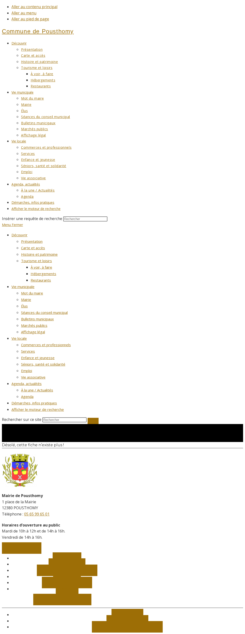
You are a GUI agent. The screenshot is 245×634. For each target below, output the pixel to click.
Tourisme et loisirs (36, 260)
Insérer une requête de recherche (32, 218)
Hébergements (43, 273)
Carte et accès (33, 247)
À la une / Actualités (37, 390)
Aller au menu (23, 13)
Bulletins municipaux (37, 319)
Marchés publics (34, 325)
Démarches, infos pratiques (34, 403)
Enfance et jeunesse (38, 357)
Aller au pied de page (30, 19)
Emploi (26, 370)
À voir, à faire (41, 267)
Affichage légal (33, 331)
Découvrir (19, 234)
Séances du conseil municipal (44, 312)
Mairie (26, 299)
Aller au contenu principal (34, 6)
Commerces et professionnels (46, 344)
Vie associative (33, 377)
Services (28, 351)
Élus (24, 306)
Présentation (32, 241)
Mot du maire (32, 293)
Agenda (27, 396)
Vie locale (19, 338)
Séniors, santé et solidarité (43, 364)
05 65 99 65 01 (37, 514)
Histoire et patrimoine (39, 254)
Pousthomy (38, 31)
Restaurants (41, 280)
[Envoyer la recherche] (93, 421)
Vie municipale (22, 286)
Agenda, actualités (26, 383)
